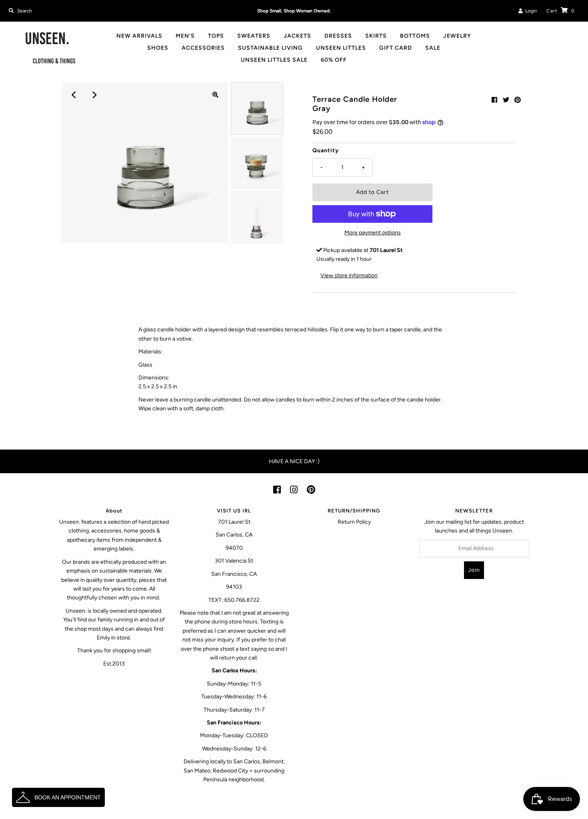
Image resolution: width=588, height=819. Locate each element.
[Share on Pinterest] (517, 100)
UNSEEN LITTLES (341, 47)
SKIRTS (376, 35)
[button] (58, 797)
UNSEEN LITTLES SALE (274, 59)
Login (530, 11)
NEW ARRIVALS (139, 35)
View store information (349, 275)
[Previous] (74, 95)
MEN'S (185, 35)
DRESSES (338, 35)
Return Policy (354, 521)
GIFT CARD (395, 47)
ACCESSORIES (203, 47)
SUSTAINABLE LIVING (270, 47)
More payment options (372, 232)
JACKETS (297, 35)
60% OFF (334, 59)
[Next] (93, 95)
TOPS (216, 35)
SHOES (157, 47)
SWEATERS (253, 35)
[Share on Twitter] (506, 100)
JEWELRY (457, 35)
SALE (432, 47)
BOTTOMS (415, 35)
